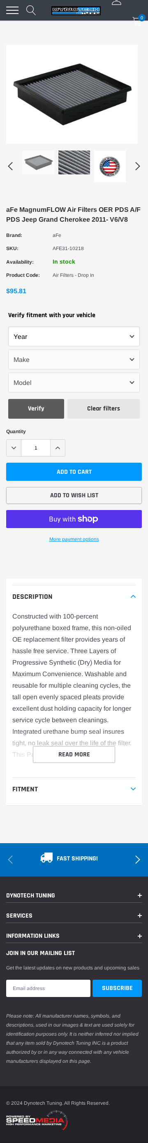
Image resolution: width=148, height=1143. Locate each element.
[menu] (12, 10)
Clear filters (103, 408)
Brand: (14, 235)
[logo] (76, 10)
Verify (36, 408)
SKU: (12, 248)
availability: (20, 262)
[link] (38, 162)
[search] (31, 10)
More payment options (74, 539)
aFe (57, 235)
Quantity (16, 431)
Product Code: (23, 275)
